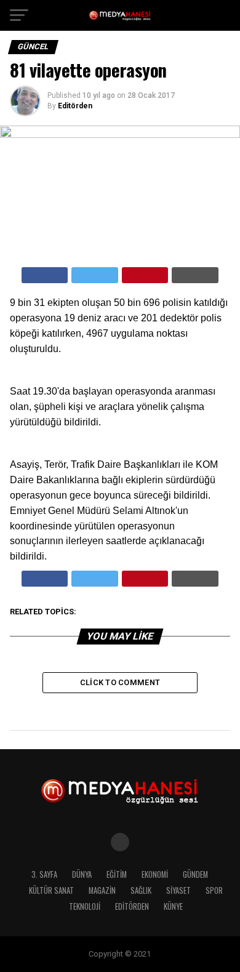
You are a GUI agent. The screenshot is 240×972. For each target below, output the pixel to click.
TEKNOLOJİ (84, 906)
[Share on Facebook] (45, 275)
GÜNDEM (195, 874)
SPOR (214, 890)
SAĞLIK (140, 890)
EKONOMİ (155, 874)
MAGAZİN (102, 890)
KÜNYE (173, 906)
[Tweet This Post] (94, 275)
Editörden (75, 106)
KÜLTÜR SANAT (51, 890)
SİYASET (178, 890)
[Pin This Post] (145, 275)
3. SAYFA (44, 874)
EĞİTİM (116, 874)
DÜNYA (82, 874)
